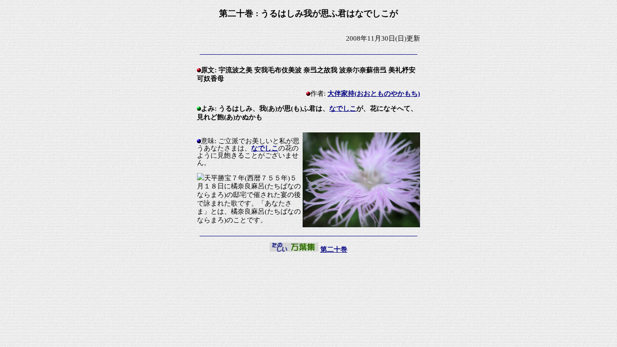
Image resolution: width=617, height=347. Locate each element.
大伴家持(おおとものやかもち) (373, 93)
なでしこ (342, 108)
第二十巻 (333, 249)
